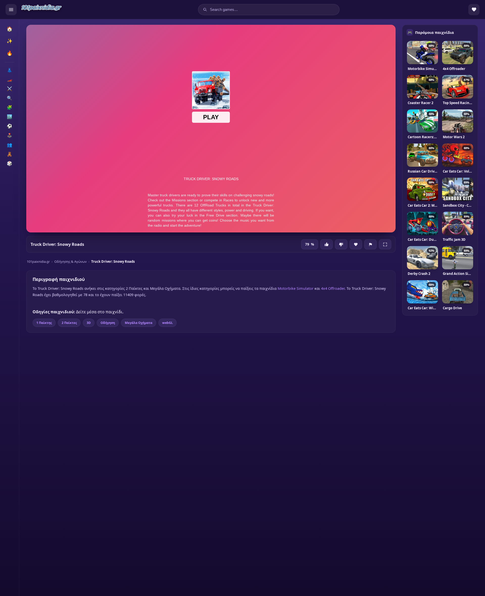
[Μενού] (11, 9)
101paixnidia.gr (38, 261)
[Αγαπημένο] (356, 244)
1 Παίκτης (44, 323)
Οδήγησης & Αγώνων (70, 261)
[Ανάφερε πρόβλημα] (370, 244)
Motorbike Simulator (295, 288)
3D (89, 323)
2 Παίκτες (69, 323)
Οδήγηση (108, 323)
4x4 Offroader (333, 288)
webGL (167, 323)
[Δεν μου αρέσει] (341, 244)
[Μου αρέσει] (326, 244)
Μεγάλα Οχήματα (138, 323)
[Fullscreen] (385, 244)
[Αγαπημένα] (473, 9)
